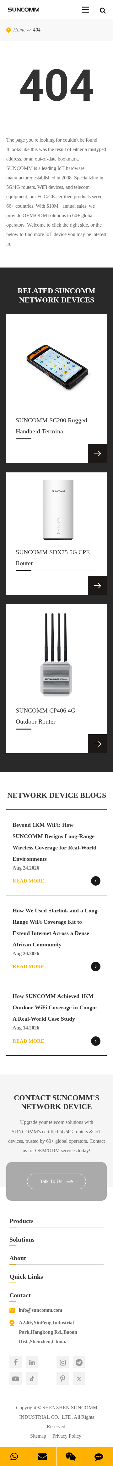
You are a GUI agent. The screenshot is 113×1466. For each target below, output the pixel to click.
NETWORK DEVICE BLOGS (56, 795)
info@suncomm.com (40, 1310)
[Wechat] (71, 1456)
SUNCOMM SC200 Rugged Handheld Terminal (51, 426)
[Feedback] (99, 1456)
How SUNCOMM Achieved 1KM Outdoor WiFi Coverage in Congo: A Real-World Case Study (55, 1007)
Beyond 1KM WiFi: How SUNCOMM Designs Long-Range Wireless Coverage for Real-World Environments (54, 842)
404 (36, 29)
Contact (20, 1295)
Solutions (22, 1239)
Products (21, 1220)
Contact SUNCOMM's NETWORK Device (56, 1102)
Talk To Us (51, 1181)
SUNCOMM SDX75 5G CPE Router (53, 558)
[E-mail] (42, 1456)
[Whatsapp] (14, 1456)
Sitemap (38, 1436)
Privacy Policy (66, 1436)
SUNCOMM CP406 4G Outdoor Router (45, 716)
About (17, 1258)
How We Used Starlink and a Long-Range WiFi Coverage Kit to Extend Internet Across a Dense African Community (56, 927)
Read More (28, 880)
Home (19, 29)
